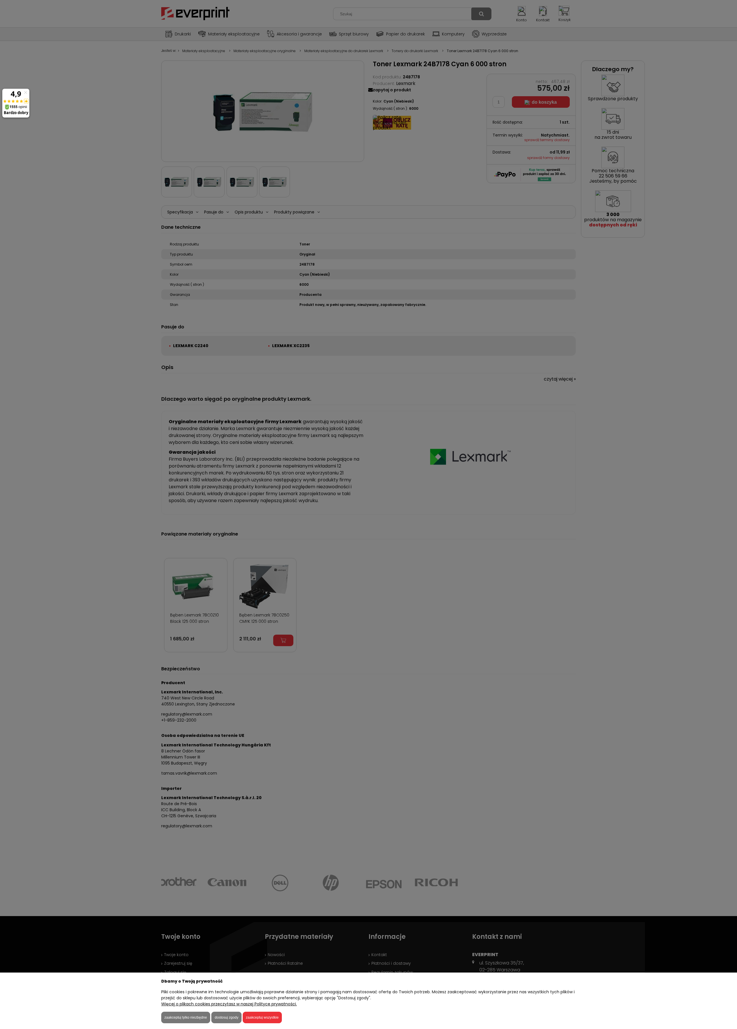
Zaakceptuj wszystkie (262, 1017)
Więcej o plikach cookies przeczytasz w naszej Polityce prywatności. (229, 1004)
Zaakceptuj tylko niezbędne (185, 1017)
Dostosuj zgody (226, 1017)
